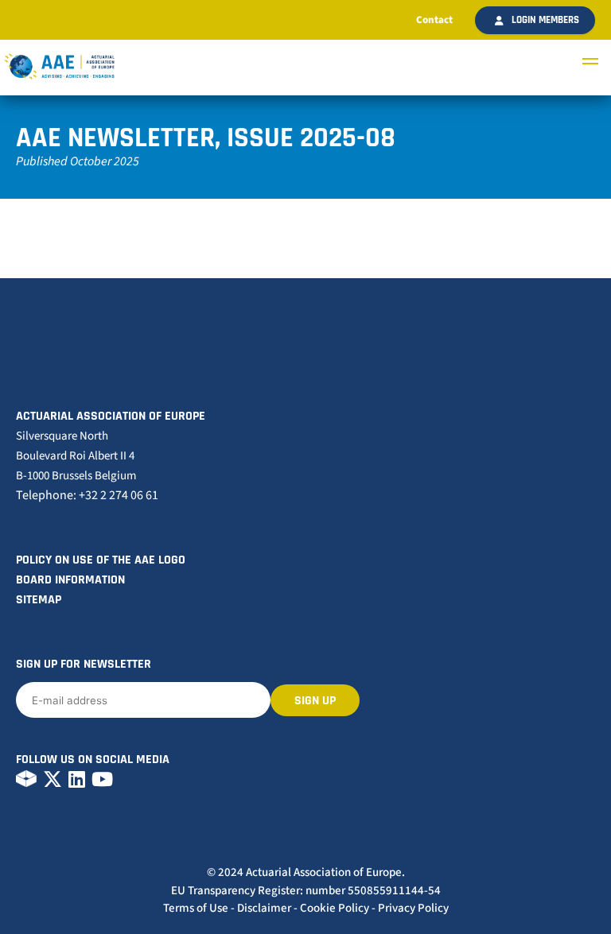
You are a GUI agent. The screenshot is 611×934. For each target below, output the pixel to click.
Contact (434, 20)
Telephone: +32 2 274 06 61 (87, 495)
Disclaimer (264, 908)
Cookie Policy (334, 908)
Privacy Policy (413, 908)
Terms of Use (195, 908)
